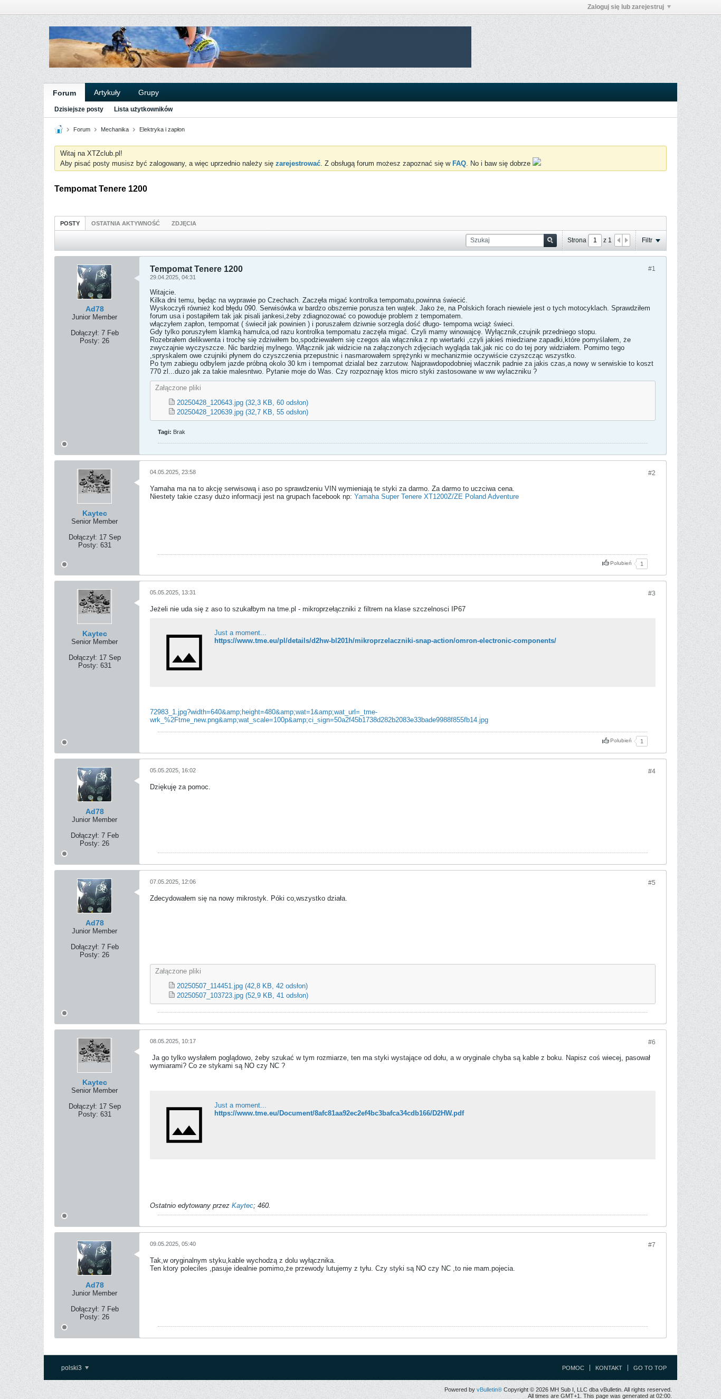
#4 (652, 771)
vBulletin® (489, 1389)
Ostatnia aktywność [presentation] (125, 223)
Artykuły (107, 92)
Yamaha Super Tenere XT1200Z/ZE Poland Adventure (436, 496)
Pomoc (573, 1368)
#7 (652, 1245)
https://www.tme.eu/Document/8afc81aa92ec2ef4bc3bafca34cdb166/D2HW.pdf (339, 1113)
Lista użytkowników (143, 109)
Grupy (148, 92)
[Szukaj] (550, 240)
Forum (64, 93)
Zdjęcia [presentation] (184, 223)
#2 (652, 473)
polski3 (72, 1368)
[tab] (70, 223)
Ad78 (95, 309)
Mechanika (115, 129)
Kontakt (608, 1368)
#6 (652, 1042)
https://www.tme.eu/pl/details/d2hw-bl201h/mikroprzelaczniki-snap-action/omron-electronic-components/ (385, 641)
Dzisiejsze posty (78, 109)
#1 (652, 268)
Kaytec (94, 513)
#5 (652, 882)
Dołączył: (85, 333)
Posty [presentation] (70, 223)
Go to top (650, 1368)
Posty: (90, 341)
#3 (652, 593)
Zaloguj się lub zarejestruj (625, 7)
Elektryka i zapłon (162, 129)
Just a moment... (240, 633)
